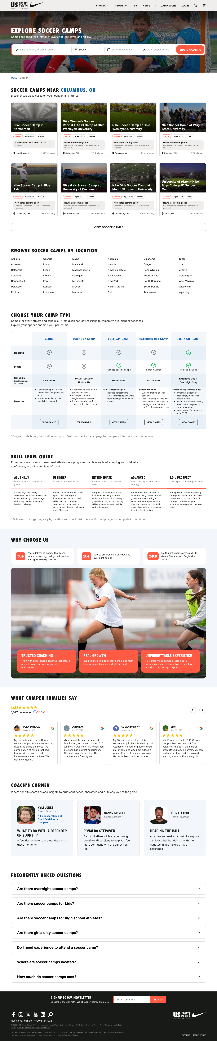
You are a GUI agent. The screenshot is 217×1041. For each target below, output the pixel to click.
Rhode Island (151, 275)
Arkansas (16, 264)
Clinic (49, 339)
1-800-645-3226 (42, 1020)
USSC (14, 78)
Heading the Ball (165, 831)
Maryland (77, 264)
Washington (185, 275)
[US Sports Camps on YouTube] (35, 1014)
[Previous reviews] (192, 709)
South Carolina (152, 280)
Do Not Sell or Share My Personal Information (33, 1028)
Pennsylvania (151, 269)
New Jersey (114, 275)
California (16, 269)
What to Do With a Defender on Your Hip (42, 833)
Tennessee (150, 292)
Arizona (15, 258)
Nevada (112, 264)
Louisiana (48, 292)
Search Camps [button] (190, 49)
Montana (77, 292)
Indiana (47, 275)
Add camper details (158, 49)
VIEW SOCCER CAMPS (108, 227)
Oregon (148, 264)
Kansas (47, 286)
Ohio (110, 292)
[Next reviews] (202, 709)
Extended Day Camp (153, 339)
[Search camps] (50, 1014)
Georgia (47, 258)
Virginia (183, 269)
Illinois (46, 269)
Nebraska (113, 258)
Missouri (77, 286)
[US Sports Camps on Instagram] (20, 1014)
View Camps (49, 422)
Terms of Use (199, 1035)
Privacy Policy (99, 1025)
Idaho (46, 264)
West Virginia (186, 280)
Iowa (46, 280)
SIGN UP (158, 999)
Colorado (16, 275)
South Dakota (151, 286)
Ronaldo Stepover (99, 831)
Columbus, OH (78, 90)
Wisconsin (185, 286)
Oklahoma (149, 258)
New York (113, 280)
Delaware (16, 286)
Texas (182, 258)
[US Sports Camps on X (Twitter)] (28, 1014)
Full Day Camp (118, 339)
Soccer (83, 49)
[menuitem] (103, 5)
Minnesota (78, 280)
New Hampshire (117, 269)
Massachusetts (81, 269)
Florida (15, 292)
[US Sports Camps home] (27, 5)
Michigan (77, 275)
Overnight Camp (188, 339)
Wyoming (184, 292)
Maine (75, 258)
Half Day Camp (84, 339)
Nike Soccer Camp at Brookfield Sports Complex (50, 819)
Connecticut (18, 280)
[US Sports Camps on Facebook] (13, 1014)
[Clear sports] (100, 49)
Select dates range (122, 49)
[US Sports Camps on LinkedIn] (43, 1014)
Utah (181, 264)
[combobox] (44, 49)
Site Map (186, 1035)
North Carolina (116, 286)
